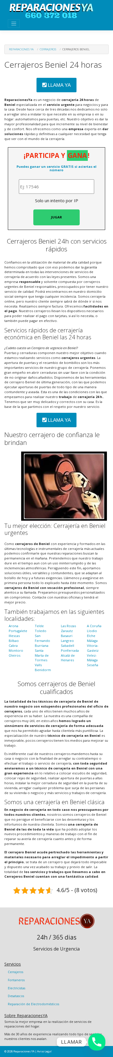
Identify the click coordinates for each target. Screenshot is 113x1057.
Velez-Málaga (92, 657)
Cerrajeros (48, 49)
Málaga (92, 640)
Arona (13, 626)
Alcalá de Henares (68, 657)
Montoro (16, 650)
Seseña (92, 665)
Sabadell (67, 645)
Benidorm (43, 670)
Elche (91, 636)
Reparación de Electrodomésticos (33, 1004)
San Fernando (42, 638)
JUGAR (56, 217)
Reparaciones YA (21, 49)
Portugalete (18, 631)
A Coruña (94, 626)
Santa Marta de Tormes (42, 655)
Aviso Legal (44, 1051)
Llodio (92, 631)
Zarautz (67, 631)
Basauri (66, 636)
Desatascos (16, 996)
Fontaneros (16, 980)
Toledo (40, 631)
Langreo (67, 640)
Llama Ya (58, 85)
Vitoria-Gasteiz (93, 648)
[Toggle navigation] (14, 23)
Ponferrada (70, 650)
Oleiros (14, 655)
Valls (38, 665)
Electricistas (16, 988)
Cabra (13, 645)
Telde (39, 626)
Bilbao (14, 640)
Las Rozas (68, 626)
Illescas (14, 636)
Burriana (41, 645)
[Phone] (97, 1042)
